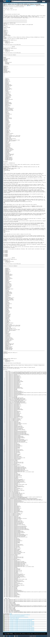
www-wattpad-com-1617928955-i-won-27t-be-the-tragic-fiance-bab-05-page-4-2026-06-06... (22, 619)
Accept (40, 1)
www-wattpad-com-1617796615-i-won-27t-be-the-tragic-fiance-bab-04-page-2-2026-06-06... (22, 627)
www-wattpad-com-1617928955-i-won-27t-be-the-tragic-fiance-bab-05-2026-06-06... (21, 620)
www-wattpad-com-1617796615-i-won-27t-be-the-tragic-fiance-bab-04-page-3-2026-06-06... (22, 628)
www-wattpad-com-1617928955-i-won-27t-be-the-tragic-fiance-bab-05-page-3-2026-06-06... (22, 622)
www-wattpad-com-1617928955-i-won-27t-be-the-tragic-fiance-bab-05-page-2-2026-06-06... (22, 621)
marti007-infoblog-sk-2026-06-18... (14, 618)
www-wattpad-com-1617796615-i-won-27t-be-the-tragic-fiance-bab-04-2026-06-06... (21, 626)
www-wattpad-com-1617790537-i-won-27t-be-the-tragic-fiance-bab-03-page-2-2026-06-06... (22, 629)
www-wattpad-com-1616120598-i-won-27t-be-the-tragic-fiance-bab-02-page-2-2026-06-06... (22, 630)
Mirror (6, 1)
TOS (41, 1)
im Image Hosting (25, 634)
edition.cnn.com (33, 5)
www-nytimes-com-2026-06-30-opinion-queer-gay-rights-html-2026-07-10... (20, 614)
